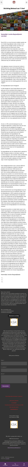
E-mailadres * (4, 367)
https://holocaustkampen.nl (14, 447)
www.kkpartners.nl (14, 409)
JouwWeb (7, 458)
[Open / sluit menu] (26, 2)
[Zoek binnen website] (1, 2)
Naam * (2, 360)
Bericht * (3, 373)
